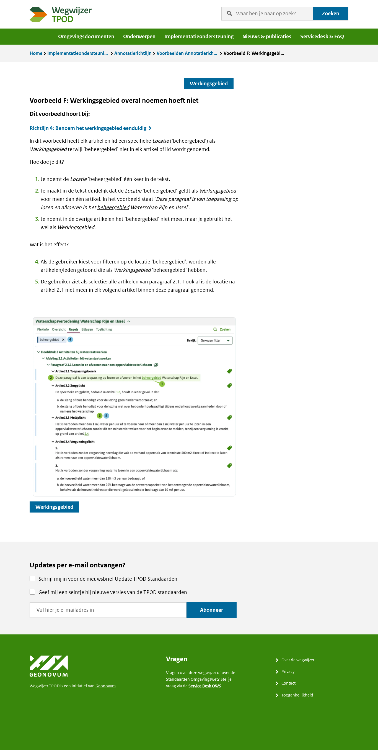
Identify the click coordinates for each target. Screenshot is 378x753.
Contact (288, 683)
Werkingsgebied (209, 83)
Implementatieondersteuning (199, 36)
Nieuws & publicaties (266, 36)
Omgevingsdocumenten (86, 36)
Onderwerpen (139, 36)
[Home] (61, 16)
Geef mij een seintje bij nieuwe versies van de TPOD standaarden (112, 592)
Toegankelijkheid (297, 695)
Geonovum (105, 685)
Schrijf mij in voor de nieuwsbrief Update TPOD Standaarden (107, 579)
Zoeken (330, 13)
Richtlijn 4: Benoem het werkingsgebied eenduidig (88, 128)
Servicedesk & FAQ (322, 36)
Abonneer (211, 610)
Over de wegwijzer (297, 659)
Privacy (287, 671)
